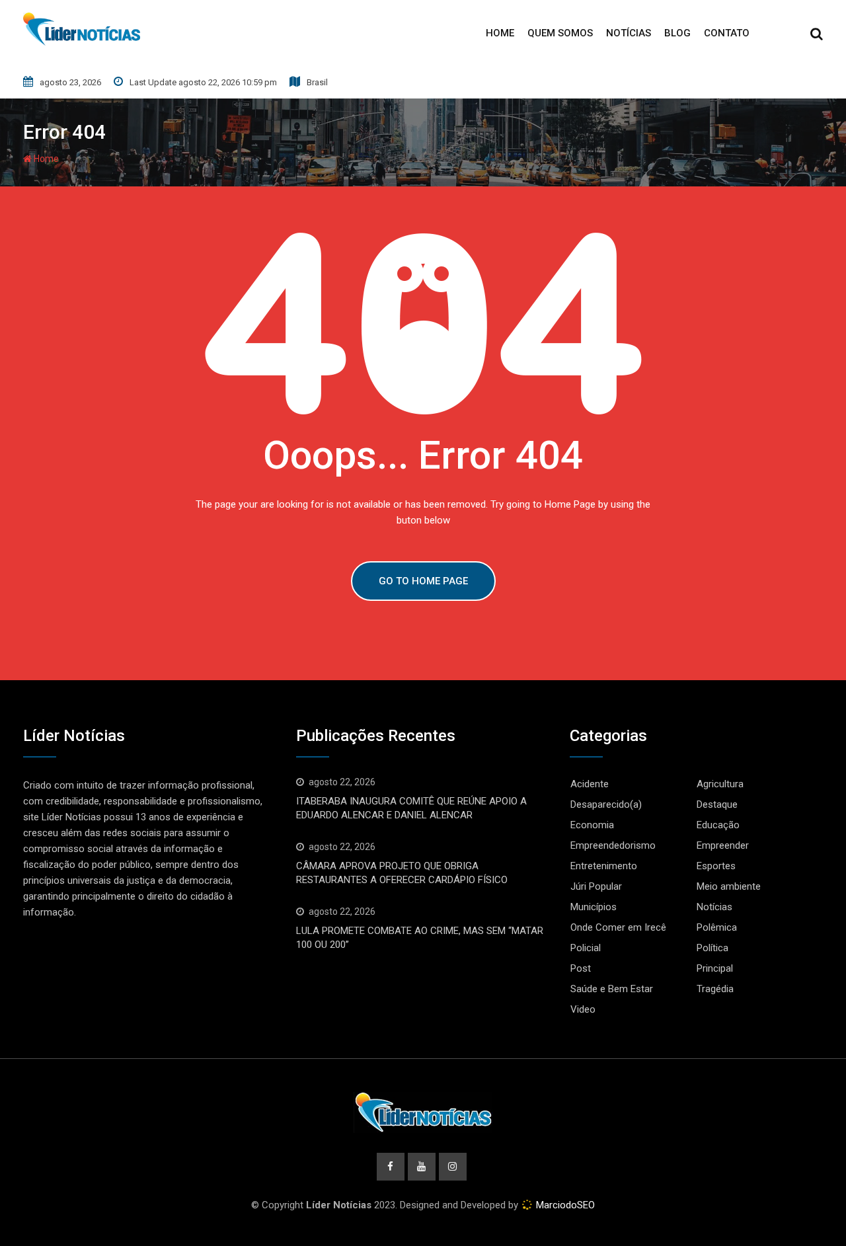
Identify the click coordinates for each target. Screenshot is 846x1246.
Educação (718, 825)
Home (500, 33)
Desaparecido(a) (606, 804)
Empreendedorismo (613, 845)
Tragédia (715, 989)
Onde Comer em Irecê (618, 927)
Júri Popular (596, 886)
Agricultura (720, 784)
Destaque (717, 804)
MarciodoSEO (564, 1205)
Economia (592, 825)
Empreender (723, 845)
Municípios (593, 907)
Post (580, 968)
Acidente (589, 784)
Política (712, 948)
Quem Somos (560, 33)
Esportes (716, 866)
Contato (727, 33)
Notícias (628, 33)
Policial (585, 948)
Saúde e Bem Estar (611, 989)
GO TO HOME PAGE (423, 581)
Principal (715, 968)
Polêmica (717, 927)
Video (583, 1009)
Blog (677, 33)
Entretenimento (603, 866)
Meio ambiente (729, 886)
